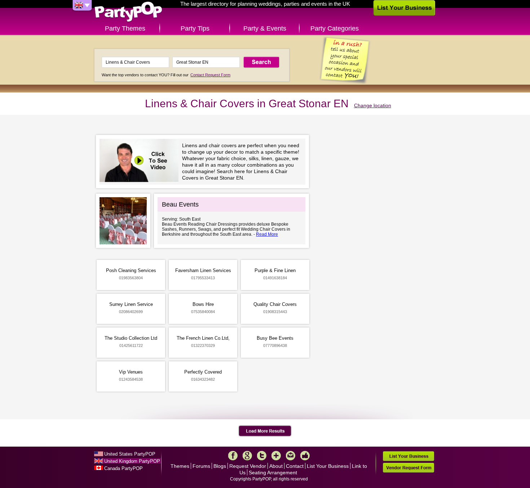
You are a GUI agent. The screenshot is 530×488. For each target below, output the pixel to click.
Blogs (219, 466)
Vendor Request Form (408, 467)
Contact (295, 466)
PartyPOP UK (128, 12)
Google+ (247, 455)
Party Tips (195, 28)
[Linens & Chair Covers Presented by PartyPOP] (141, 161)
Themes (180, 466)
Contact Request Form (210, 75)
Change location (372, 105)
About (276, 466)
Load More (265, 431)
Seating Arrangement (273, 472)
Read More (267, 234)
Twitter (261, 455)
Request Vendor (247, 466)
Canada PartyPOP (123, 468)
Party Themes (125, 28)
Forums (201, 466)
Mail (290, 455)
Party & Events (264, 28)
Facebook (233, 455)
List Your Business (328, 466)
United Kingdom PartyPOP (132, 461)
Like (305, 455)
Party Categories (334, 28)
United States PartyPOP (129, 454)
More (276, 455)
